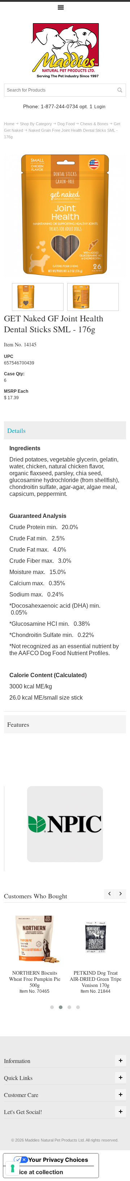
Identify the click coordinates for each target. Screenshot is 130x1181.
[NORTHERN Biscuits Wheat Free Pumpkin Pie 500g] (34, 937)
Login (99, 106)
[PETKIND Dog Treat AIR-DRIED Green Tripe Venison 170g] (95, 937)
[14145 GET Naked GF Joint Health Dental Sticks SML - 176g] (37, 297)
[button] (52, 1007)
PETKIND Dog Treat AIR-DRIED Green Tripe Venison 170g (95, 978)
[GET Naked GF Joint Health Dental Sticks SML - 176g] (65, 157)
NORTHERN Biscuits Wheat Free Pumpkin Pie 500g (34, 978)
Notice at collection (36, 1172)
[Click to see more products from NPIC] (65, 824)
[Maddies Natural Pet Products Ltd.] (65, 51)
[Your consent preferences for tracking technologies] (13, 1168)
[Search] (119, 90)
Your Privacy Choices (58, 1159)
